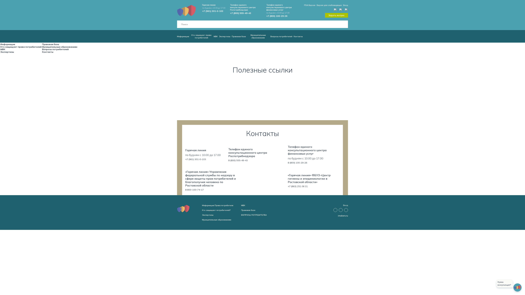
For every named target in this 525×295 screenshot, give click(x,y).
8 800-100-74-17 (194, 189)
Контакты (298, 36)
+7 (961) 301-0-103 (212, 11)
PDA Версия (309, 5)
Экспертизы (224, 36)
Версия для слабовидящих (329, 5)
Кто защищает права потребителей (201, 36)
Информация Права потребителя (217, 205)
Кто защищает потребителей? (216, 210)
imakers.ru (343, 215)
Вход (345, 5)
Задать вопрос (336, 15)
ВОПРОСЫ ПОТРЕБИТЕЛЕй (254, 215)
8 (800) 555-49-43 (238, 160)
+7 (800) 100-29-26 (276, 16)
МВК (216, 36)
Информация (183, 36)
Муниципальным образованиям (258, 36)
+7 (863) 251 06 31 (298, 186)
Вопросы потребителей (281, 36)
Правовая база (239, 36)
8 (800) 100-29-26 (297, 162)
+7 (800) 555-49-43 (240, 13)
